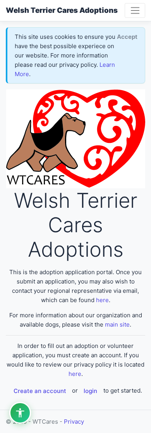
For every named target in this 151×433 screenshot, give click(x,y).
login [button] (90, 391)
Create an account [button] (40, 391)
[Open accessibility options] (20, 413)
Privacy (74, 421)
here (102, 300)
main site (117, 324)
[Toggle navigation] (135, 10)
